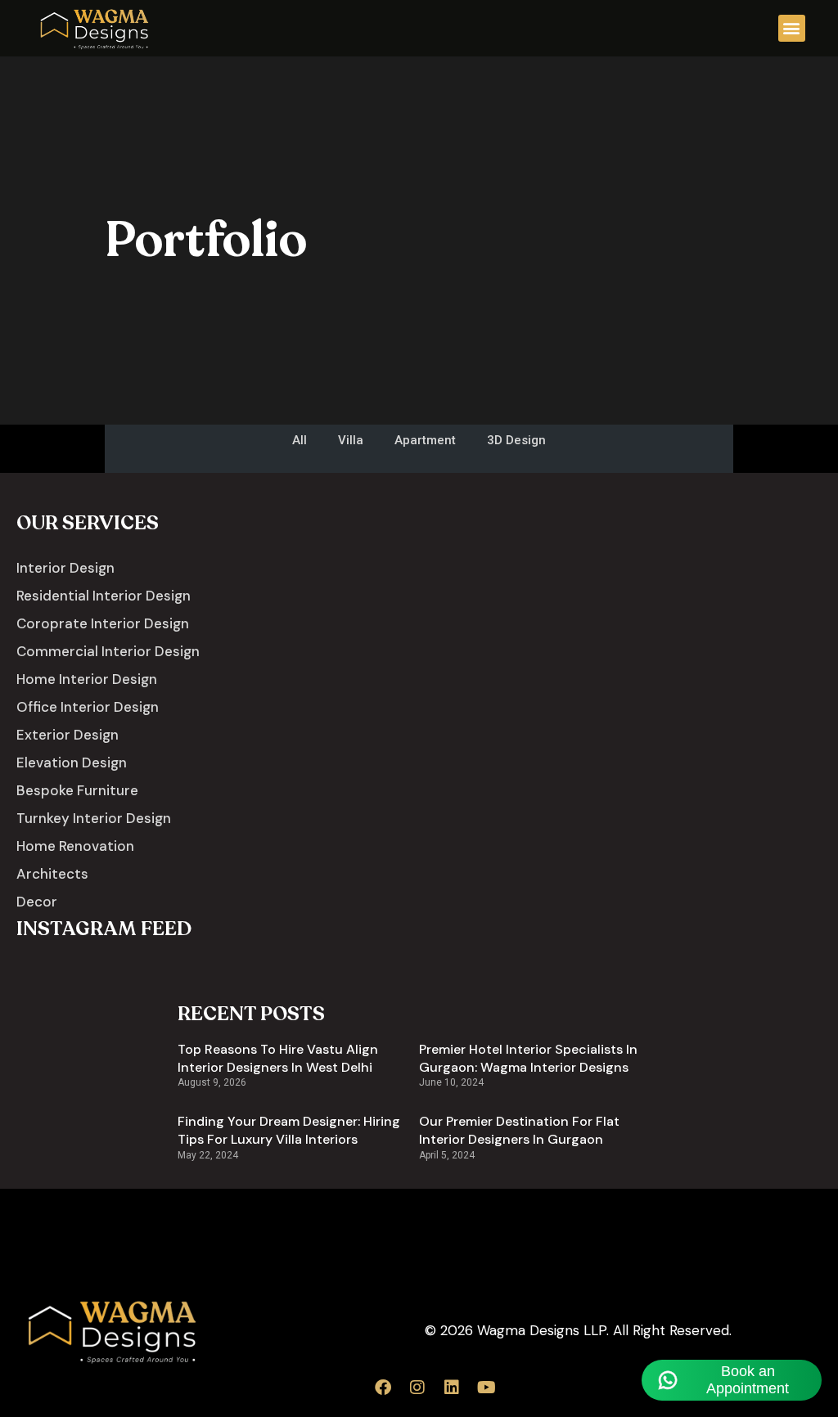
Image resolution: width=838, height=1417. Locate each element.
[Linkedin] (452, 1387)
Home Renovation (75, 846)
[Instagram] (417, 1387)
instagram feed (103, 928)
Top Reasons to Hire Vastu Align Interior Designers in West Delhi (278, 1058)
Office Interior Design (87, 707)
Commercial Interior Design (108, 651)
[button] (791, 28)
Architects (52, 874)
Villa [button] (350, 440)
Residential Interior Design (103, 596)
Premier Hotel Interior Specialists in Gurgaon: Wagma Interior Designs (528, 1058)
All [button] (299, 440)
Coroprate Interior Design (102, 623)
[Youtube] (486, 1387)
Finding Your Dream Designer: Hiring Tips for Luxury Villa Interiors (289, 1130)
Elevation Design (71, 762)
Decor (36, 902)
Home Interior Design (86, 679)
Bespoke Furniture (77, 790)
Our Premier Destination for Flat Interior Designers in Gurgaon (519, 1130)
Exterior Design (67, 735)
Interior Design (65, 568)
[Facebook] (383, 1387)
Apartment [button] (425, 440)
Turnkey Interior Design (93, 818)
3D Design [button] (516, 440)
